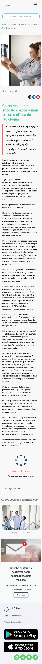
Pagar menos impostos (21, 533)
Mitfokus (15, 445)
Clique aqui (21, 595)
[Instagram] (30, 97)
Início (3, 25)
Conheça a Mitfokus (13, 616)
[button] (35, 4)
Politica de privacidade (14, 622)
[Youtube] (38, 97)
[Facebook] (17, 657)
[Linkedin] (34, 97)
